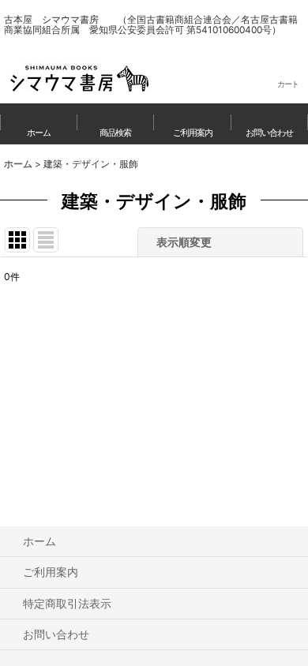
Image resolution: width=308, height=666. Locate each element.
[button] (116, 123)
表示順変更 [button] (185, 242)
